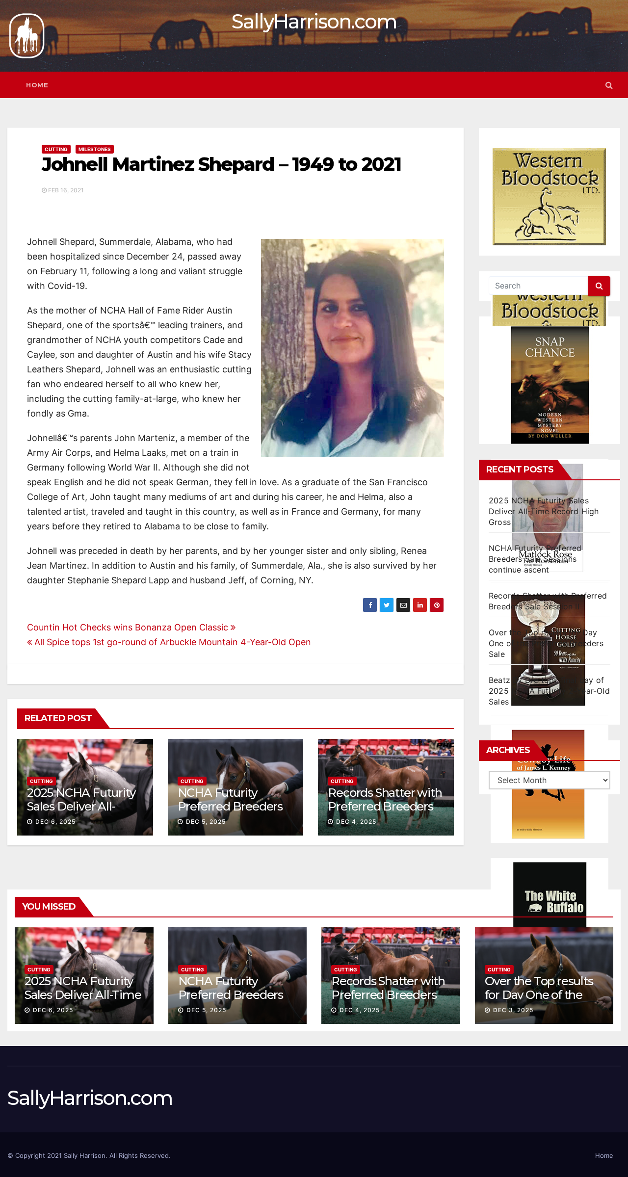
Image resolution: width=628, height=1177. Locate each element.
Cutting (56, 149)
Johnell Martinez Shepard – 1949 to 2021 (221, 164)
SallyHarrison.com (314, 21)
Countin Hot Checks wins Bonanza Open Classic (129, 627)
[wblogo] (549, 197)
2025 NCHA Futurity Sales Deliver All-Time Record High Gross (544, 511)
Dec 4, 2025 (356, 821)
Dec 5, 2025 (206, 821)
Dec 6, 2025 (55, 821)
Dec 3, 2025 (513, 1010)
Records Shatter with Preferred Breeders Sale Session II (385, 806)
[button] (609, 85)
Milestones (94, 149)
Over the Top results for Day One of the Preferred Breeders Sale (546, 643)
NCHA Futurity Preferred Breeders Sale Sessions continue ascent (535, 559)
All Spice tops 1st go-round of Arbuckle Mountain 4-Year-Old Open (171, 642)
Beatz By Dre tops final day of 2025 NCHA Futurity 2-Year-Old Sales (549, 690)
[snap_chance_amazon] (549, 385)
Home (37, 85)
